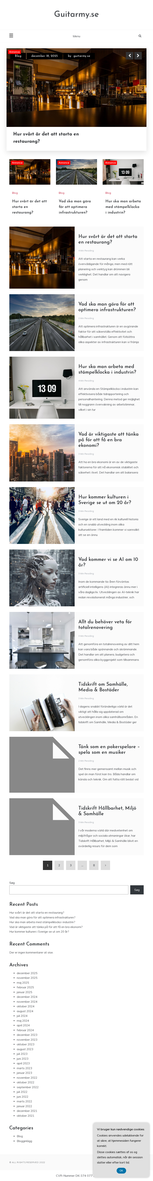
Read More (131, 137)
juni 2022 (22, 1096)
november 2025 (27, 978)
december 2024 (27, 997)
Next (138, 55)
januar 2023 (24, 1073)
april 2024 (23, 1025)
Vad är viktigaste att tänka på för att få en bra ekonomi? (108, 440)
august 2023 (25, 1049)
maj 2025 (23, 982)
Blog (18, 56)
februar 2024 (25, 1030)
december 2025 (27, 973)
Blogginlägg (24, 1141)
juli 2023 (22, 1054)
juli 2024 (22, 1016)
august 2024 (25, 1011)
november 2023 (27, 1039)
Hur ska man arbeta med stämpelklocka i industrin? (123, 207)
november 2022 (27, 1077)
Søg (12, 883)
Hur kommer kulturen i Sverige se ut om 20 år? (39, 931)
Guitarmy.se (76, 14)
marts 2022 (24, 1101)
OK (121, 1170)
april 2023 (23, 1063)
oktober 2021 (25, 1115)
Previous (129, 55)
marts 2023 (24, 1068)
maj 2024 (23, 1020)
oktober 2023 (25, 1044)
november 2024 (27, 1001)
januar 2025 (24, 992)
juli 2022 (22, 1092)
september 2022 (28, 1087)
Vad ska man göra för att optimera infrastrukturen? (52, 138)
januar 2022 (24, 1106)
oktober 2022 (25, 1082)
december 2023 (27, 1035)
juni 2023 (22, 1058)
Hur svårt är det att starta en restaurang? (36, 912)
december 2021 (27, 1111)
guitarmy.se (82, 56)
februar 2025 (25, 987)
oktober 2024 (25, 1006)
